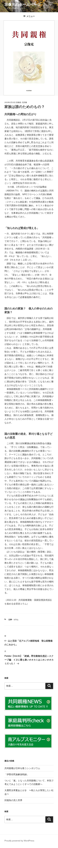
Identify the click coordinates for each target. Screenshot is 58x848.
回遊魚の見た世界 (13, 800)
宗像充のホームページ (22, 4)
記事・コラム (13, 619)
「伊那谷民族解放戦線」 (16, 774)
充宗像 (24, 102)
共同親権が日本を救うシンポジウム (22, 768)
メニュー (30, 16)
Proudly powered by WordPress (19, 840)
